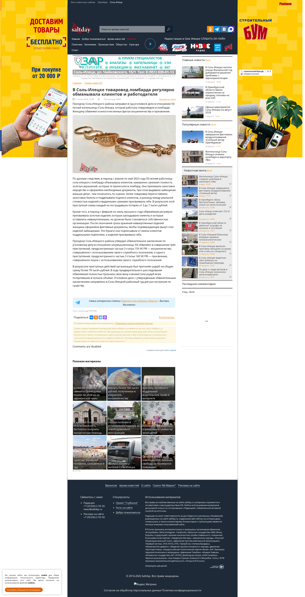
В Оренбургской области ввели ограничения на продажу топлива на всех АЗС (217, 92)
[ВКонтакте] (91, 317)
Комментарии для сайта (161, 350)
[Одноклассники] (96, 317)
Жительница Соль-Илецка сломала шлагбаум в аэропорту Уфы (218, 155)
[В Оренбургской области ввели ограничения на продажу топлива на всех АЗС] (192, 92)
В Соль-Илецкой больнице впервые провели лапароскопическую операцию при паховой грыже (213, 237)
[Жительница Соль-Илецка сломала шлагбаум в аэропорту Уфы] (192, 157)
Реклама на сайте (167, 99)
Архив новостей (129, 485)
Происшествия (106, 44)
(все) (207, 60)
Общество (121, 44)
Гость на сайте (124, 507)
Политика (77, 44)
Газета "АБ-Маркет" (164, 485)
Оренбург (103, 2)
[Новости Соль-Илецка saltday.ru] (81, 33)
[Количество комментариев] (227, 184)
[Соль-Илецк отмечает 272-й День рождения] (190, 215)
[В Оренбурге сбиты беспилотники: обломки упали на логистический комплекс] (190, 203)
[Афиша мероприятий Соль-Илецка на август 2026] (192, 112)
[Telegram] (100, 317)
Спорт (75, 50)
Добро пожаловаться (128, 512)
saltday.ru (189, 502)
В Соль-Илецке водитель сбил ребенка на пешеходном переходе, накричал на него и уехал (213, 260)
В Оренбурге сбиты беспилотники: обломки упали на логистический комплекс (212, 202)
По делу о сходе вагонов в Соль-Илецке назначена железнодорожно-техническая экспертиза (213, 272)
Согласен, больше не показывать (23, 589)
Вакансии (111, 485)
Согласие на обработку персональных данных (132, 590)
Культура (134, 44)
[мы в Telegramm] (217, 29)
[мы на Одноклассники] (210, 29)
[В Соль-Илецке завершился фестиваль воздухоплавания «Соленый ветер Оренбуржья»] (192, 137)
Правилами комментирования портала (134, 323)
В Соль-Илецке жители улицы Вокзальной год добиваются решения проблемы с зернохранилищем (218, 73)
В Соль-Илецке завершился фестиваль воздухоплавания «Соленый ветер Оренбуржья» (218, 137)
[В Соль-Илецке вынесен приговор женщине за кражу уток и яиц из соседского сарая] (190, 250)
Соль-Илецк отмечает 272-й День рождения (214, 212)
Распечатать (166, 317)
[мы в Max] (230, 29)
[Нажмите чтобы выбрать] (163, 48)
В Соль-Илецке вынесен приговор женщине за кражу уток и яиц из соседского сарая (215, 248)
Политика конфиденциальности (181, 590)
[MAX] (105, 317)
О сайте (146, 485)
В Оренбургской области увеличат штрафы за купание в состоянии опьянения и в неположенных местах (212, 225)
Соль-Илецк (116, 2)
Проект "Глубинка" (127, 502)
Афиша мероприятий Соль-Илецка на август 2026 (218, 109)
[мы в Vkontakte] (224, 29)
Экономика (90, 44)
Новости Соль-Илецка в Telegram (139, 300)
